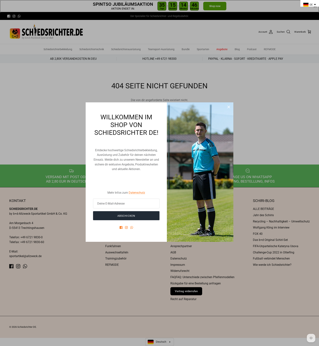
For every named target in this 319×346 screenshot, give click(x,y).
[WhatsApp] (131, 227)
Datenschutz (137, 192)
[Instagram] (126, 227)
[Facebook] (121, 227)
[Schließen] (229, 107)
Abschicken (126, 215)
